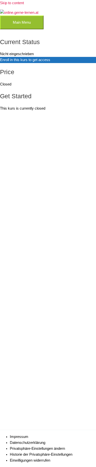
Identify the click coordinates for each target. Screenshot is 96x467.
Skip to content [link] (12, 3)
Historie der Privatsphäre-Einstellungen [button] (41, 454)
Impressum (19, 437)
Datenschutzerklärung (27, 443)
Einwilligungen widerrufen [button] (30, 460)
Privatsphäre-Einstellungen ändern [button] (37, 448)
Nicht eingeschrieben (17, 54)
